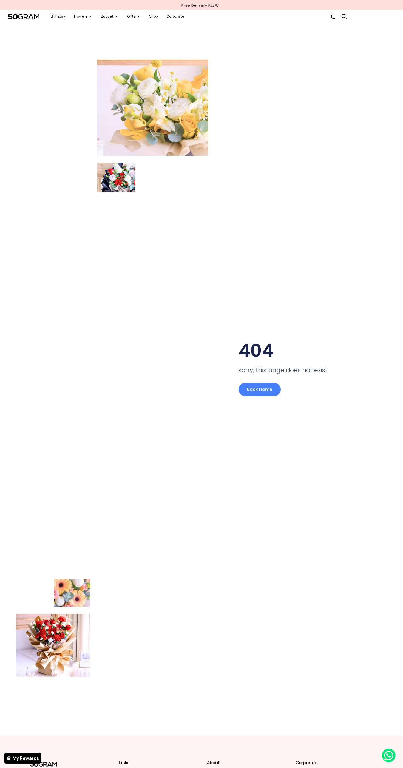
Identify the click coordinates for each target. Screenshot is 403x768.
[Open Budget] (116, 16)
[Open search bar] (344, 16)
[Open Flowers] (90, 16)
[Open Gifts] (138, 16)
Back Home (259, 389)
